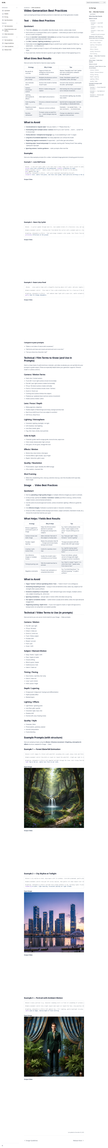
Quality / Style (93, 81)
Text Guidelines (8, 40)
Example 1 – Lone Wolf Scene (97, 23)
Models (6, 13)
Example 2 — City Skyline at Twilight (97, 91)
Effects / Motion (94, 49)
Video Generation (9, 34)
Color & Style (93, 47)
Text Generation (8, 26)
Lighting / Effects (94, 79)
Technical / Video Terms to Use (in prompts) (97, 67)
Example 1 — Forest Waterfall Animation (98, 88)
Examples (92, 20)
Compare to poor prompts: (98, 34)
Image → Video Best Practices (97, 56)
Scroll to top (91, 101)
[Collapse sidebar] (2, 1146)
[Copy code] (81, 166)
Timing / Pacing (94, 74)
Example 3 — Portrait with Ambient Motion (97, 95)
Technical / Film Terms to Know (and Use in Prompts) (96, 37)
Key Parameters (8, 20)
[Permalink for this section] (56, 20)
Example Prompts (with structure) (95, 84)
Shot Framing (93, 53)
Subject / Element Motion (96, 72)
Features (4, 23)
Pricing (6, 17)
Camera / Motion (94, 70)
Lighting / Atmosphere (96, 45)
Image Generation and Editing (10, 30)
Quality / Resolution (95, 51)
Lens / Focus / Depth (95, 42)
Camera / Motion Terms (96, 40)
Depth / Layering (94, 77)
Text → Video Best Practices (96, 12)
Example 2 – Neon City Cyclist (97, 27)
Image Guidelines (9, 43)
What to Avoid (93, 18)
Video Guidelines (9, 46)
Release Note (7, 49)
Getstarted (5, 7)
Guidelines (5, 37)
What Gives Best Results (95, 16)
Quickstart (7, 10)
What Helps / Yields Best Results (95, 61)
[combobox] (96, 2)
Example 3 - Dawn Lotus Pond (97, 31)
